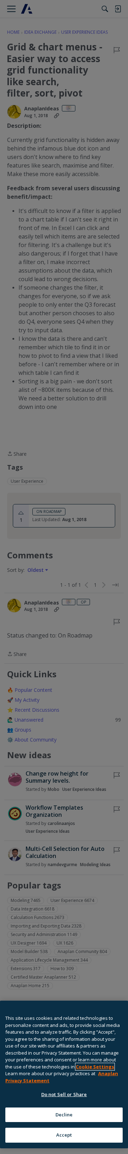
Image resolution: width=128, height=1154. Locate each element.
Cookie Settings (95, 1066)
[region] (64, 1074)
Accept (64, 1135)
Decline (64, 1114)
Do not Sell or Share (64, 1094)
